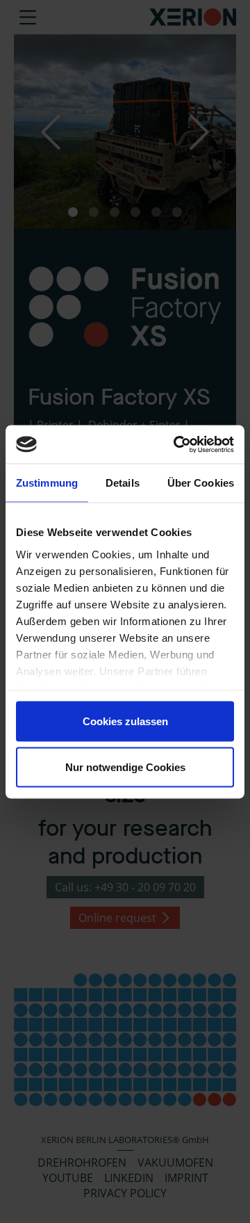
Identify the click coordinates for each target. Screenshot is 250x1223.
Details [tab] (123, 483)
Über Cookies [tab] (200, 483)
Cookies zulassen (125, 721)
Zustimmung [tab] (47, 483)
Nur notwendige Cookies (125, 766)
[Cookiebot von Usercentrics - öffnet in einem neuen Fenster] (176, 444)
